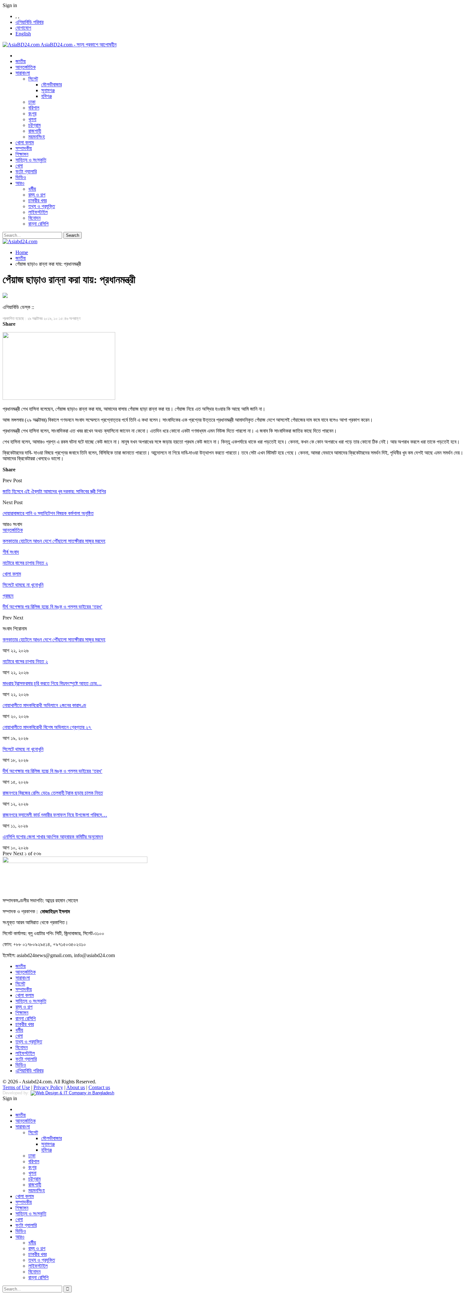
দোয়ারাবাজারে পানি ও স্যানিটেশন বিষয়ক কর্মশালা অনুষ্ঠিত (48, 513)
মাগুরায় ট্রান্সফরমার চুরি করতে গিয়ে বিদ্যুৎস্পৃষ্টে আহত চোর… (52, 683)
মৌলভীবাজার (51, 84)
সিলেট (33, 79)
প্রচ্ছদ (8, 596)
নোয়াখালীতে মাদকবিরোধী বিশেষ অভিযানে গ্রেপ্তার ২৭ (47, 727)
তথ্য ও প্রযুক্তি (41, 206)
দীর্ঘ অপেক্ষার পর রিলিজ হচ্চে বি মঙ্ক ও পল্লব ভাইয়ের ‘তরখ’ (52, 771)
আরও (19, 183)
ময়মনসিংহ (36, 136)
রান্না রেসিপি (38, 223)
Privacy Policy (48, 1087)
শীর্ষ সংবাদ (11, 552)
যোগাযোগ (23, 28)
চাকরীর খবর (37, 200)
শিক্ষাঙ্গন (21, 154)
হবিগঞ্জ (46, 96)
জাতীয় (20, 61)
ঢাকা (31, 102)
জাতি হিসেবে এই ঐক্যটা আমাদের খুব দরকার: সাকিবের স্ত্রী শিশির (54, 491)
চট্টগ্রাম (34, 125)
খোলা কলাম (24, 142)
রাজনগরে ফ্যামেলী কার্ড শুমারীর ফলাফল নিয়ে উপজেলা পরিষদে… (55, 815)
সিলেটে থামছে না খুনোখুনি (23, 749)
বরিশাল (33, 107)
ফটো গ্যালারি (26, 171)
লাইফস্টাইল (38, 212)
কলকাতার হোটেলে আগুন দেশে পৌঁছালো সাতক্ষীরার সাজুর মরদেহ (54, 639)
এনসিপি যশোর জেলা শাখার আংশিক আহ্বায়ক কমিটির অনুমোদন (53, 836)
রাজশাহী (34, 131)
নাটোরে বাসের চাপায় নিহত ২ (25, 661)
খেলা (19, 165)
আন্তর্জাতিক (25, 67)
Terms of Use (16, 1087)
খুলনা (32, 119)
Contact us (99, 1087)
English (23, 33)
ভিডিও (20, 177)
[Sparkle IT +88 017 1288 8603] (72, 1092)
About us (75, 1087)
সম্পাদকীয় (23, 148)
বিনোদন (34, 218)
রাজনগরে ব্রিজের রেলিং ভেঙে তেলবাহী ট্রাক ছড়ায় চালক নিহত (53, 793)
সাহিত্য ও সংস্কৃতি (30, 160)
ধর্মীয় (32, 189)
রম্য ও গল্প (36, 194)
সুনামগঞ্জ (48, 90)
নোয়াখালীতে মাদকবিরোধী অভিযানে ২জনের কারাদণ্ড (44, 705)
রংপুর (32, 113)
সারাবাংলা (22, 73)
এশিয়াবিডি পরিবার (29, 22)
